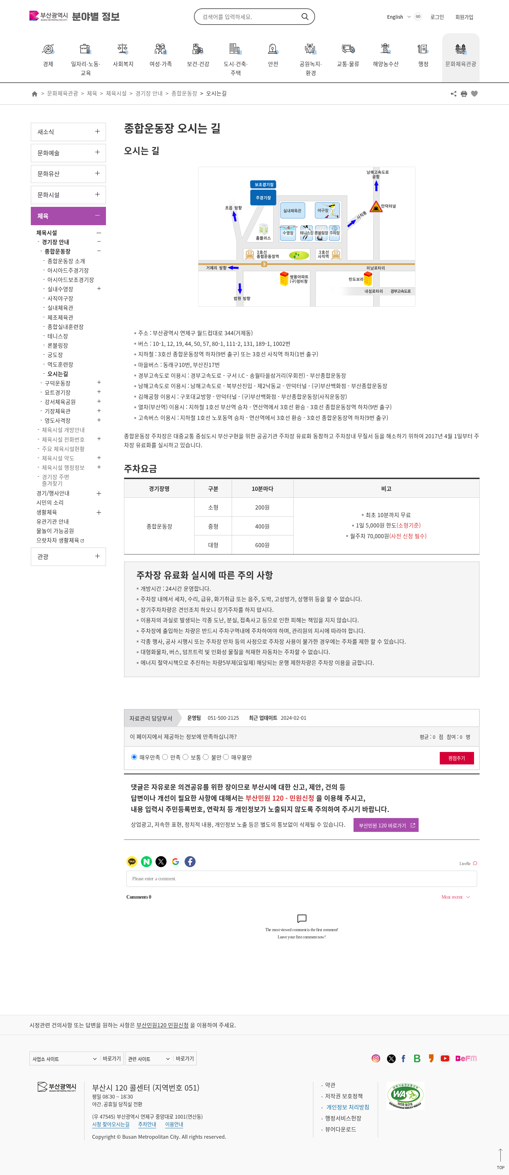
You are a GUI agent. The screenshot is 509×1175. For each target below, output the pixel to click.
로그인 (437, 17)
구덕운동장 (58, 383)
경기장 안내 (149, 93)
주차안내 (147, 1124)
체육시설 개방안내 (63, 429)
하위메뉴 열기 (97, 131)
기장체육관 (58, 411)
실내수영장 (60, 289)
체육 (92, 93)
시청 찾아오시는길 (111, 1124)
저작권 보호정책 (344, 1096)
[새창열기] (376, 1058)
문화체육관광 (62, 93)
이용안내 (174, 1124)
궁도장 (55, 354)
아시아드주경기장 (68, 270)
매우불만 (241, 757)
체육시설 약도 (58, 458)
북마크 (474, 94)
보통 (196, 757)
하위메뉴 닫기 (97, 215)
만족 (175, 757)
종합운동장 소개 (66, 261)
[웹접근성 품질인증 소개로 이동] (405, 1095)
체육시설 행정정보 (63, 467)
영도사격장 (58, 420)
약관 (330, 1085)
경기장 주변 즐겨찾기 (55, 479)
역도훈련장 (60, 364)
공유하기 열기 (453, 94)
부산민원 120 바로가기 (382, 825)
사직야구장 (60, 298)
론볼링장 (57, 345)
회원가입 (464, 17)
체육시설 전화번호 (63, 439)
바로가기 (112, 1058)
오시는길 (216, 93)
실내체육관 (60, 307)
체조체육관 (60, 317)
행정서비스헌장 (343, 1118)
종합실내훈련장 (65, 326)
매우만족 (150, 757)
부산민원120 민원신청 (162, 1025)
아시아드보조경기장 (70, 279)
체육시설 (116, 93)
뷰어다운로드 (340, 1129)
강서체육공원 (60, 401)
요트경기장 (58, 392)
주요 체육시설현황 (63, 448)
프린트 (464, 94)
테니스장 (57, 336)
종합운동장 (184, 93)
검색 (305, 16)
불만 (216, 757)
